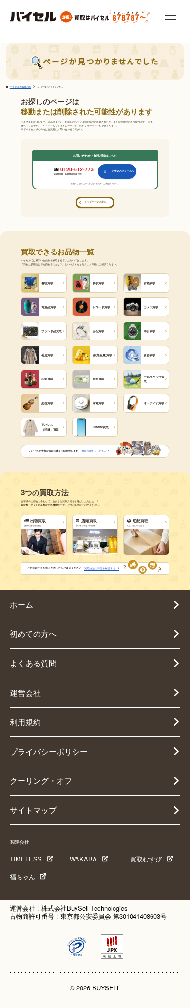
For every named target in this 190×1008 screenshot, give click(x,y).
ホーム (21, 604)
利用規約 (25, 722)
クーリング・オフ (41, 780)
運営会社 (25, 692)
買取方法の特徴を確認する (99, 568)
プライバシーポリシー (49, 751)
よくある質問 (33, 663)
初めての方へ (33, 633)
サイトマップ (33, 810)
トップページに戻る (95, 201)
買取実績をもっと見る (94, 450)
